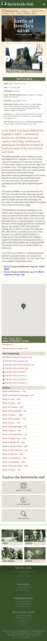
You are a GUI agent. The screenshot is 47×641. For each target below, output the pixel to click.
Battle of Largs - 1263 (11, 399)
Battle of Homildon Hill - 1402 (14, 458)
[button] (23, 487)
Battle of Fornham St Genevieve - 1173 (18, 395)
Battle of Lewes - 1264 (12, 403)
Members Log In (24, 606)
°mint (33, 637)
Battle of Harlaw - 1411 (12, 469)
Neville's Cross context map (16, 361)
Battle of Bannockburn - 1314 (14, 418)
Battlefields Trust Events (24, 618)
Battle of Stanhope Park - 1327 (15, 434)
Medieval (25, 11)
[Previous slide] (7, 59)
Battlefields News (24, 616)
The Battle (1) (8, 344)
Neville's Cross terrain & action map (19, 364)
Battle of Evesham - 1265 (13, 407)
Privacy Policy (17, 637)
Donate (24, 623)
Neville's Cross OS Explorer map (18, 357)
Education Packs (24, 590)
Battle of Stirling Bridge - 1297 (15, 411)
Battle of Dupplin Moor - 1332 (14, 438)
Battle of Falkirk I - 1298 (12, 415)
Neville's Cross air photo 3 (16, 379)
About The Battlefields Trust (24, 571)
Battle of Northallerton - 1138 (14, 391)
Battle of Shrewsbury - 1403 (14, 462)
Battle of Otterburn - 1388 (13, 454)
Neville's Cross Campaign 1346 (15, 348)
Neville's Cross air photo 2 (16, 375)
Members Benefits (24, 604)
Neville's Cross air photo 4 (16, 383)
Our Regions (24, 574)
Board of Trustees (24, 576)
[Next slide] (41, 59)
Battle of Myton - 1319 (12, 422)
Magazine (24, 620)
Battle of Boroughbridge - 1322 (15, 426)
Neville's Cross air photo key (16, 368)
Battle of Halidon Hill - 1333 (14, 442)
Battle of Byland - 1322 (12, 430)
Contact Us (24, 625)
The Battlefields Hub (24, 588)
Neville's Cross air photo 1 (16, 372)
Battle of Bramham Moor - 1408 (15, 466)
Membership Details (24, 602)
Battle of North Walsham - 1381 (15, 450)
